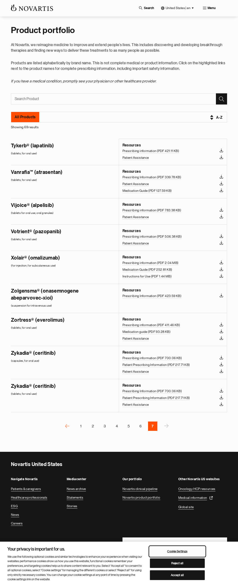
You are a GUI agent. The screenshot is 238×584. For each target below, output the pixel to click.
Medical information (192, 497)
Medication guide (146, 331)
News (15, 514)
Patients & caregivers (26, 488)
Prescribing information (150, 150)
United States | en (178, 8)
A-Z (219, 117)
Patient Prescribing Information (156, 364)
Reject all (177, 563)
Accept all (177, 575)
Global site (186, 507)
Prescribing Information (151, 177)
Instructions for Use (147, 276)
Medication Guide (147, 190)
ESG (14, 506)
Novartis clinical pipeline (139, 488)
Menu (212, 8)
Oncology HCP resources (196, 488)
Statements (75, 497)
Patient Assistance (135, 157)
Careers (17, 523)
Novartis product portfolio (141, 497)
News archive (76, 488)
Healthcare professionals (29, 497)
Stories (72, 506)
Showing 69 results (25, 127)
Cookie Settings (177, 551)
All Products (25, 117)
